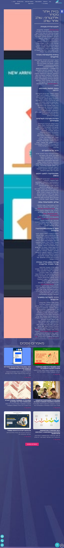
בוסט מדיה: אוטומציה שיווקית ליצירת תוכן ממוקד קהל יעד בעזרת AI (18, 401)
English (17, 3)
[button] (62, 11)
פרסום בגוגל (38, 1)
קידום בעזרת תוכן (47, 284)
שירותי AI (45, 3)
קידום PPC (45, 219)
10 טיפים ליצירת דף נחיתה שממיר (19, 430)
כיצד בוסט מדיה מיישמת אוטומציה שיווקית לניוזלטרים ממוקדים (48, 367)
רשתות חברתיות (29, 1)
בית (50, 1)
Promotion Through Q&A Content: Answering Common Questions (47, 432)
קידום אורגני (54, 179)
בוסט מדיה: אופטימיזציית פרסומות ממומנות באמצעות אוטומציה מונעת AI (47, 401)
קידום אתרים (52, 84)
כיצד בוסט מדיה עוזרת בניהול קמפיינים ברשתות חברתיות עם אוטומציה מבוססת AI (17, 368)
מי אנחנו (45, 1)
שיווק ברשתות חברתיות (46, 208)
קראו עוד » (56, 374)
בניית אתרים (20, 1)
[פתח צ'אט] (57, 545)
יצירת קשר (30, 3)
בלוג (14, 1)
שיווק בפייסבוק (52, 214)
